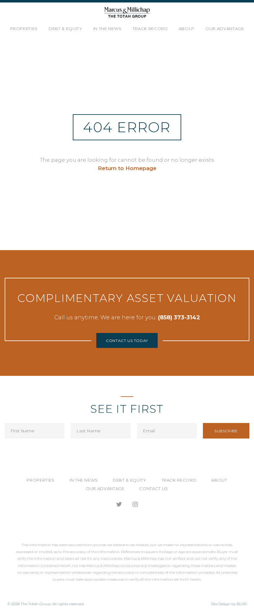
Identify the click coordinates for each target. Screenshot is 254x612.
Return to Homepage (127, 168)
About (187, 28)
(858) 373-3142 (179, 317)
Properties (24, 28)
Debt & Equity (65, 28)
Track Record (150, 28)
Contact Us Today (127, 340)
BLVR (242, 603)
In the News (107, 28)
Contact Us (153, 488)
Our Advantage (224, 28)
